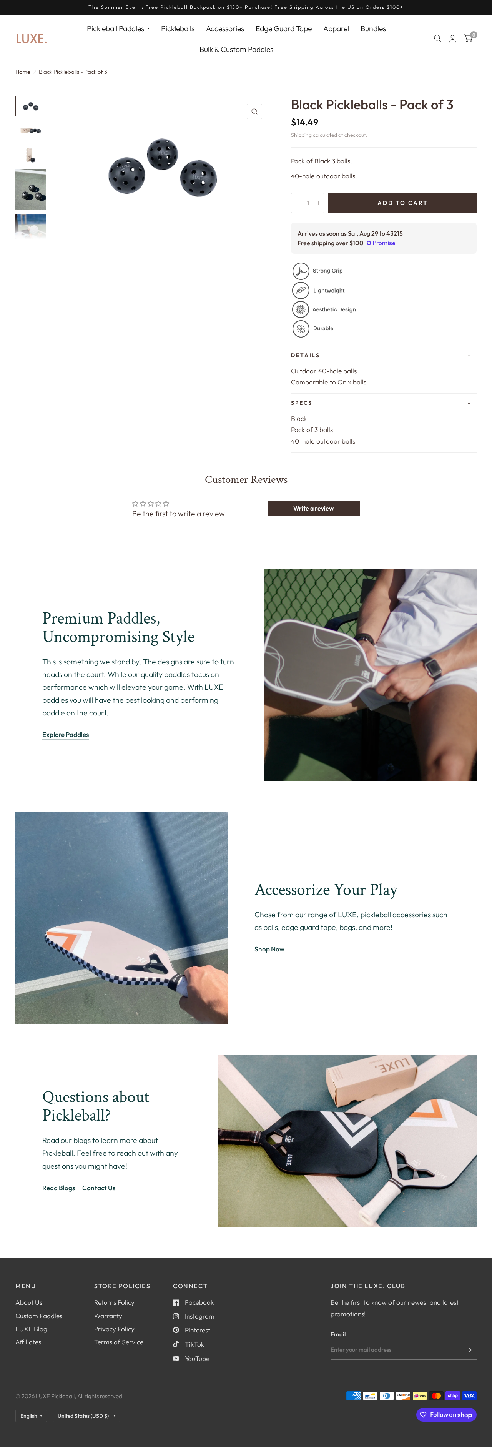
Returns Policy (114, 1302)
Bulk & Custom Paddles (236, 48)
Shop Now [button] (269, 949)
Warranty (108, 1316)
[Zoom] (254, 111)
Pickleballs (177, 28)
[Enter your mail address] (469, 1350)
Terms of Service (118, 1342)
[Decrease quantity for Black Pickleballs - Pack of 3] (297, 203)
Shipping (301, 134)
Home (22, 71)
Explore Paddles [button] (65, 734)
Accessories (225, 28)
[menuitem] (118, 28)
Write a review (313, 508)
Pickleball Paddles (115, 28)
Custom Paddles (38, 1316)
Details (305, 355)
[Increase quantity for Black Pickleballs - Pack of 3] (318, 203)
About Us (28, 1302)
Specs (301, 402)
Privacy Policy (114, 1329)
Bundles (373, 28)
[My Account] (452, 39)
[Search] (437, 39)
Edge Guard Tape (284, 28)
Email (338, 1334)
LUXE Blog (31, 1329)
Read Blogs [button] (58, 1188)
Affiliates (28, 1342)
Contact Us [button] (98, 1188)
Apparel (336, 28)
